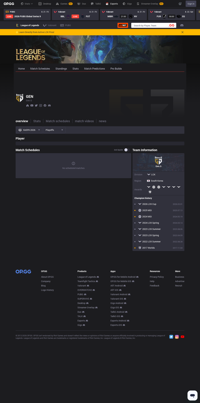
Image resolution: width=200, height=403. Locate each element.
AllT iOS (114, 289)
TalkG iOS (115, 316)
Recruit (178, 285)
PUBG (80, 294)
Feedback (154, 285)
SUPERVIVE (83, 298)
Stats (27, 3)
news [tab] (102, 121)
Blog (43, 285)
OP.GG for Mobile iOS (120, 281)
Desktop (81, 303)
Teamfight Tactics (86, 281)
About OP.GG (47, 276)
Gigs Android (116, 303)
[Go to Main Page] (9, 4)
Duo (79, 311)
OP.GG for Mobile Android (122, 276)
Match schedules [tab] (58, 121)
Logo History (47, 289)
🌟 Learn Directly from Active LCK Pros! (35, 32)
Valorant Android (118, 294)
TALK (80, 316)
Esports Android (118, 320)
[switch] (127, 149)
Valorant (82, 285)
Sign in (191, 3)
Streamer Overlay (86, 307)
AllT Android (116, 285)
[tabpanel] (100, 193)
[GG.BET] (123, 25)
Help (152, 281)
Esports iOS (116, 324)
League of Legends (87, 276)
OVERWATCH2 (85, 289)
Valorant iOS (116, 298)
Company (45, 281)
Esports (81, 320)
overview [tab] (22, 121)
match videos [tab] (84, 121)
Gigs (80, 324)
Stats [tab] (37, 121)
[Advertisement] (100, 80)
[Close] (182, 32)
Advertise (179, 281)
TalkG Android (117, 311)
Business (179, 276)
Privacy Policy (157, 276)
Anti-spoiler (118, 150)
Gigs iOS (114, 307)
